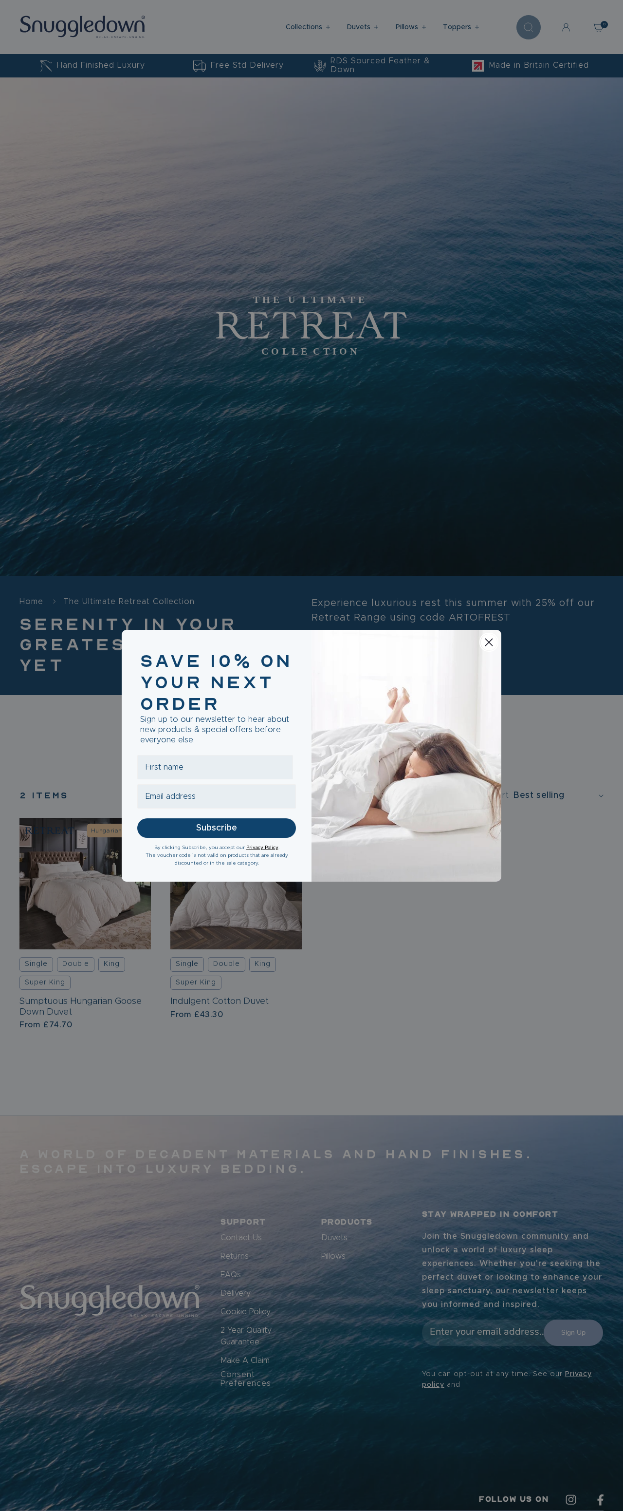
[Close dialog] (488, 642)
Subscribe (216, 828)
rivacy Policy (263, 847)
